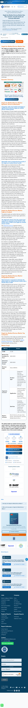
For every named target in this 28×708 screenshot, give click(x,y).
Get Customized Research (12, 99)
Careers (15, 609)
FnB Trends (16, 616)
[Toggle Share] (26, 559)
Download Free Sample (14, 534)
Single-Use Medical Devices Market (14, 12)
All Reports (3, 634)
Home (6, 11)
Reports (9, 11)
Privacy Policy (4, 609)
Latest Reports (4, 632)
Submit (4, 679)
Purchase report (6, 564)
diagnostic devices (8, 225)
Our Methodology (17, 603)
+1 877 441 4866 (6, 640)
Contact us (3, 603)
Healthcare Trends (17, 618)
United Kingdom (4, 617)
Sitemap (3, 611)
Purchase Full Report (15, 446)
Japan (2, 621)
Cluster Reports (4, 629)
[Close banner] (27, 2)
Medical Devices (15, 11)
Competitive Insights (5, 600)
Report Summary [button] (4, 37)
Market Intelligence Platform (7, 598)
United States (4, 616)
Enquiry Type (11, 666)
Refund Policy (4, 607)
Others (21, 11)
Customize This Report (14, 531)
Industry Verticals (17, 607)
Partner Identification (15, 449)
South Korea (3, 623)
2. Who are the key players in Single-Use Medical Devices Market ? (13, 508)
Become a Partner (17, 611)
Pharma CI (16, 605)
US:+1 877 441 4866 (14, 456)
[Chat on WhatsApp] (7, 643)
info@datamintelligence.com (15, 458)
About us (16, 600)
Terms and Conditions (5, 605)
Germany (3, 619)
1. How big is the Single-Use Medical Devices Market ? (12, 503)
